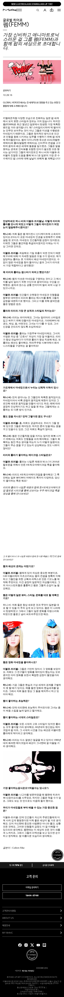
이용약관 (18, 971)
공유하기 (7, 90)
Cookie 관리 (41, 968)
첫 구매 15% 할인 (16, 865)
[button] (59, 10)
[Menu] (59, 10)
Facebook (20, 945)
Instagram (26, 945)
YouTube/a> (38, 945)
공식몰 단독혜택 (48, 865)
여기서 (53, 556)
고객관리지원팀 (9, 910)
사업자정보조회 (31, 989)
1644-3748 (32, 895)
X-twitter (32, 945)
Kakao (44, 945)
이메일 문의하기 (32, 887)
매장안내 (6, 925)
